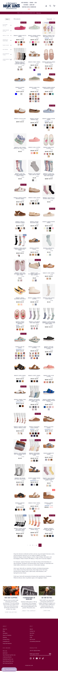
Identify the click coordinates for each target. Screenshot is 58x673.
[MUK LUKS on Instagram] (30, 658)
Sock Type (6, 35)
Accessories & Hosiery (30, 576)
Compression (45, 568)
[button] (7, 19)
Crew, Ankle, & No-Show (20, 569)
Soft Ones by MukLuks (8, 663)
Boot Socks (29, 569)
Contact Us (32, 631)
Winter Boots (33, 563)
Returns (31, 635)
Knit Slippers (17, 558)
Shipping (5, 637)
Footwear (27, 561)
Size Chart (32, 633)
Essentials (48, 563)
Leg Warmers (41, 576)
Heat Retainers (40, 571)
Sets (24, 577)
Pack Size (6, 45)
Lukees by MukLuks (7, 657)
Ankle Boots (46, 561)
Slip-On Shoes (37, 561)
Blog (4, 631)
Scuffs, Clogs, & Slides (37, 557)
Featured (26, 5)
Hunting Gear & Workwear (29, 7)
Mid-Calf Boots (17, 563)
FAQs (31, 637)
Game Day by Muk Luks (8, 661)
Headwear (48, 576)
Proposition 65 (6, 641)
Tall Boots (24, 563)
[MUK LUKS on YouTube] (37, 658)
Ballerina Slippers (18, 557)
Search (31, 629)
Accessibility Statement (35, 641)
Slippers (38, 555)
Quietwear (5, 652)
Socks (34, 568)
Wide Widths (17, 565)
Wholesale (5, 633)
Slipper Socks (25, 571)
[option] (29, 13)
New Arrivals (24, 2)
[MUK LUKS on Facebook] (34, 658)
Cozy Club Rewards (7, 643)
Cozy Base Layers (30, 577)
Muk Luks (5, 650)
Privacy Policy (6, 639)
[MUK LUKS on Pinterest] (40, 658)
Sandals (43, 565)
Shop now (47, 610)
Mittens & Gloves (18, 577)
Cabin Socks (32, 571)
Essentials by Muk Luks (8, 659)
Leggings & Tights (42, 577)
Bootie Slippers (27, 557)
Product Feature (5, 40)
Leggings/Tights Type (7, 60)
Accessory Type (6, 54)
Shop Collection (11, 612)
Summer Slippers (46, 558)
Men (36, 2)
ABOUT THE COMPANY (29, 610)
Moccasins (46, 557)
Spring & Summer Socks (20, 573)
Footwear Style (6, 31)
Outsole (5, 49)
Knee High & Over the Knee (40, 569)
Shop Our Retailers (7, 635)
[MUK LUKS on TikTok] (43, 658)
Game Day (32, 5)
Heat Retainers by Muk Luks (9, 654)
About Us (5, 629)
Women (31, 2)
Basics (32, 558)
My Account (32, 639)
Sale (29, 9)
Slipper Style (5, 25)
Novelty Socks (17, 571)
